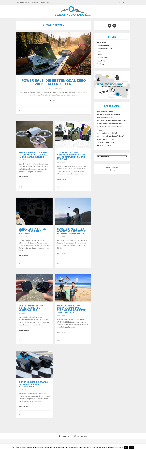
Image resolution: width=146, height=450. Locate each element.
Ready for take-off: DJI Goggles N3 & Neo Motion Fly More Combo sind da (71, 231)
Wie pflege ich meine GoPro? (107, 133)
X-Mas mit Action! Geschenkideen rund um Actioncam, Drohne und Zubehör (71, 155)
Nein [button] (131, 447)
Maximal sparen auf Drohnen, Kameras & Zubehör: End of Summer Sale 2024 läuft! (71, 309)
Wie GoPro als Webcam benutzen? (109, 114)
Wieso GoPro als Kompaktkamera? (109, 124)
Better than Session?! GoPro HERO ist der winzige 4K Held (32, 307)
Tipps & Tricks (102, 61)
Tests (99, 52)
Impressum (45, 2)
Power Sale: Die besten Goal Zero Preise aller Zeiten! (53, 82)
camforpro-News (103, 45)
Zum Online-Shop (22, 2)
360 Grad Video (102, 58)
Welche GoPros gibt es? (105, 111)
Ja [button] (126, 447)
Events (99, 55)
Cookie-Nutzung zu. (117, 447)
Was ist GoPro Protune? (105, 139)
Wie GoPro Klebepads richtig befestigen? (111, 121)
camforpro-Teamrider (104, 48)
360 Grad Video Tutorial (105, 142)
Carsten (59, 88)
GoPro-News (101, 42)
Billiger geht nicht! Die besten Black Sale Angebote (32, 231)
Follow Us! (112, 170)
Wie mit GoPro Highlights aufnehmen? (110, 136)
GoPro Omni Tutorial (104, 145)
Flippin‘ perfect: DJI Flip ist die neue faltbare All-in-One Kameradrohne (34, 154)
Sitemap (35, 2)
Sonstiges (100, 64)
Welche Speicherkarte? (105, 117)
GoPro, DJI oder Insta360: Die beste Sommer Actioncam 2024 (33, 384)
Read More (53, 100)
